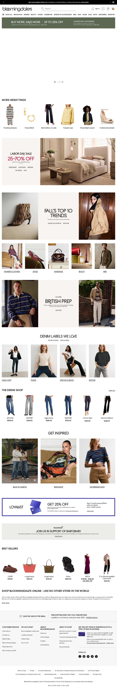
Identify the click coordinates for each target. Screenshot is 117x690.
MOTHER (92, 380)
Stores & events (64, 647)
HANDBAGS (58, 272)
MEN (105, 272)
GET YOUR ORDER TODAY (36, 2)
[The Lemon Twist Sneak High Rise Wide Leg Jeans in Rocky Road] (29, 405)
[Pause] (113, 2)
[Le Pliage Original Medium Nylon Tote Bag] (49, 564)
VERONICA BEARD (67, 380)
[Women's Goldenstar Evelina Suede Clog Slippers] (10, 564)
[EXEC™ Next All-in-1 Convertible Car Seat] (68, 564)
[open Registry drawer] (108, 8)
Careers (43, 641)
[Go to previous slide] (3, 2)
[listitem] (58, 2)
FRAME (33, 380)
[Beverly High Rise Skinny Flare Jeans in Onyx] (107, 405)
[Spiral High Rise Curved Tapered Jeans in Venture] (10, 405)
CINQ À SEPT (6, 380)
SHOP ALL (112, 390)
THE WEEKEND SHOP (97, 487)
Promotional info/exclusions (96, 643)
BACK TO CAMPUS (20, 487)
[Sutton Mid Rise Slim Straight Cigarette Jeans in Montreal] (49, 405)
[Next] (112, 56)
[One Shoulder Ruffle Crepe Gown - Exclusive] (87, 564)
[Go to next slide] (110, 2)
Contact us (5, 635)
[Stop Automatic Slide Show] (55, 82)
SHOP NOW (85, 2)
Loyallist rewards (26, 635)
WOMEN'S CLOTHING (12, 272)
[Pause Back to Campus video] (34, 480)
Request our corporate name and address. (79, 681)
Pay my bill (24, 643)
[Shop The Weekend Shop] (97, 461)
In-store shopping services (68, 637)
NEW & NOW (58, 487)
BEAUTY (82, 272)
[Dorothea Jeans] (87, 405)
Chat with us (6, 631)
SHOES (35, 272)
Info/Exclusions (92, 617)
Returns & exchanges (9, 643)
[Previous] (4, 56)
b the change (44, 637)
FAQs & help (6, 639)
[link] (10, 419)
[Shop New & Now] (59, 461)
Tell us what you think (9, 650)
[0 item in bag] (113, 8)
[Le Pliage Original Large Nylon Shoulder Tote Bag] (29, 564)
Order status (25, 639)
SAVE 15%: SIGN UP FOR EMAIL (34, 616)
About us (43, 633)
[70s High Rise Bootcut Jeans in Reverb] (68, 405)
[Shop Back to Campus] (20, 461)
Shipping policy (7, 646)
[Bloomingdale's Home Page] (17, 9)
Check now (110, 643)
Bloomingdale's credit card (30, 631)
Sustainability (44, 645)
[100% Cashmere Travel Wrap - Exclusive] (107, 564)
